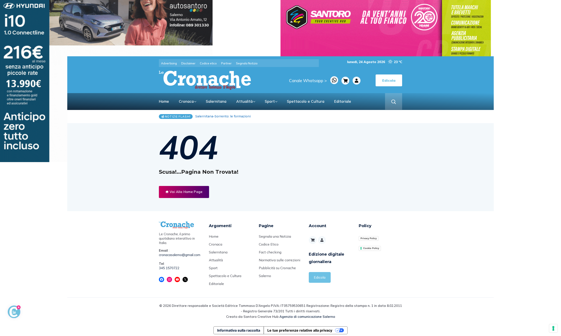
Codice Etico (269, 244)
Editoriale (342, 101)
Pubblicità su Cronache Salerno (277, 272)
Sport (270, 101)
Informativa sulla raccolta (238, 330)
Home (164, 101)
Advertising (169, 63)
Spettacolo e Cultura (305, 101)
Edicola (319, 277)
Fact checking (270, 252)
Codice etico (208, 63)
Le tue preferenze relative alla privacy (299, 330)
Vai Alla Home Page (185, 192)
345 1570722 (169, 268)
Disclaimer (188, 63)
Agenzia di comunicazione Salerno (307, 317)
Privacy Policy (368, 238)
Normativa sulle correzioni (279, 260)
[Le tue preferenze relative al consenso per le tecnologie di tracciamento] (553, 328)
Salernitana (216, 101)
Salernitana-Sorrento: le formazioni (223, 116)
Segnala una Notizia (275, 236)
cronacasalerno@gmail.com (179, 255)
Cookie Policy (371, 248)
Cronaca (186, 101)
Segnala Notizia (246, 63)
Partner (226, 63)
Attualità (244, 101)
